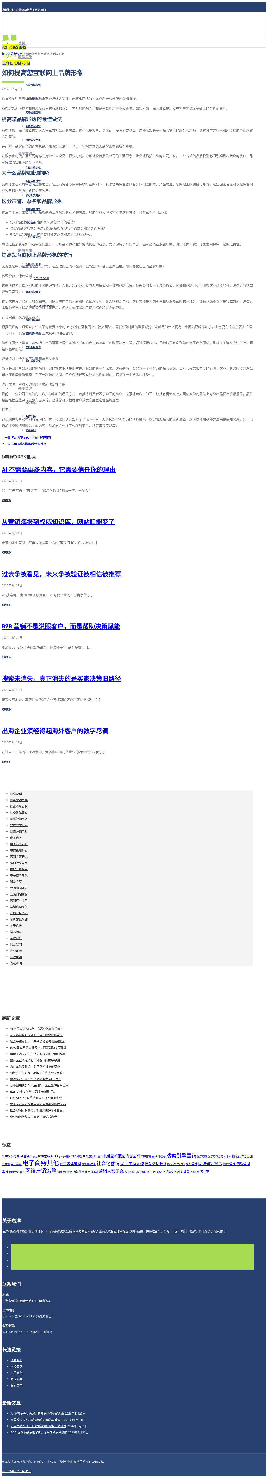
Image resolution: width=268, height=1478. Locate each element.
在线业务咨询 (33, 347)
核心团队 (16, 932)
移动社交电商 (33, 195)
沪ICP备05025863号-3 (16, 1471)
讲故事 (185, 1171)
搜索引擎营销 (33, 85)
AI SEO (6, 1156)
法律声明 (31, 457)
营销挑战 (93, 1171)
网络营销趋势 (64, 1171)
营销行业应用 (19, 900)
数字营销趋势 (215, 1156)
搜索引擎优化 (158, 1156)
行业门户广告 (148, 1171)
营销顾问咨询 (19, 888)
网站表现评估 (176, 1164)
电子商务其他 (19, 875)
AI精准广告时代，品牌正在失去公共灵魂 (36, 1073)
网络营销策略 (19, 800)
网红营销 (191, 1164)
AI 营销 (25, 1156)
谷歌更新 (195, 1171)
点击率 (227, 1156)
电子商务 (16, 838)
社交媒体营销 (19, 813)
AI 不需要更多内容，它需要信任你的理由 (59, 469)
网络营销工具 (19, 831)
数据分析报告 (19, 869)
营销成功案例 (19, 907)
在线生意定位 (33, 167)
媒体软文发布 (33, 140)
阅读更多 (6, 500)
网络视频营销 (33, 112)
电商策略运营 (19, 850)
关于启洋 (25, 389)
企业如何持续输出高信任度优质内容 (33, 1117)
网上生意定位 (132, 1163)
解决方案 (25, 250)
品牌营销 (146, 1156)
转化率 (204, 1171)
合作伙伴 (16, 938)
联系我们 (31, 430)
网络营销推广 (16, 1171)
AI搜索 (15, 1156)
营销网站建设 (33, 292)
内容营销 (133, 1156)
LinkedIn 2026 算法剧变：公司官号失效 (36, 1098)
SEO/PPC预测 (41, 278)
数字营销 (202, 1156)
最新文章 (17, 54)
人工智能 (98, 1156)
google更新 (64, 1156)
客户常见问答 (19, 919)
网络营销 (25, 57)
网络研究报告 (210, 1163)
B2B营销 (44, 1156)
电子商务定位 (19, 844)
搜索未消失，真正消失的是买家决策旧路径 (61, 678)
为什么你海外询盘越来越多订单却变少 (35, 1066)
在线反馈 (16, 951)
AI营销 (33, 1156)
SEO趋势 (88, 1156)
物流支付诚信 (240, 1156)
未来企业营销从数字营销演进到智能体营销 (38, 1104)
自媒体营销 (80, 1171)
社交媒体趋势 (89, 1164)
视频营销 (173, 1171)
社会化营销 (108, 1163)
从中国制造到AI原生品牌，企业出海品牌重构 (39, 1085)
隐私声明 (16, 963)
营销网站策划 (132, 1171)
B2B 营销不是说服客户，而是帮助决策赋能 (61, 626)
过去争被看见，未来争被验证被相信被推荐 (61, 574)
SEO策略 (76, 1156)
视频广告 (161, 1171)
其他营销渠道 (114, 1155)
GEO (54, 1156)
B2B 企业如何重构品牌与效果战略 (32, 1092)
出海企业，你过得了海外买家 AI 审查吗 (35, 1079)
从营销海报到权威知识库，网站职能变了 (58, 522)
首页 (21, 43)
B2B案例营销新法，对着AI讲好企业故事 (36, 1110)
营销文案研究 (33, 126)
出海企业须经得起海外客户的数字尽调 (55, 731)
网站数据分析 (155, 1163)
